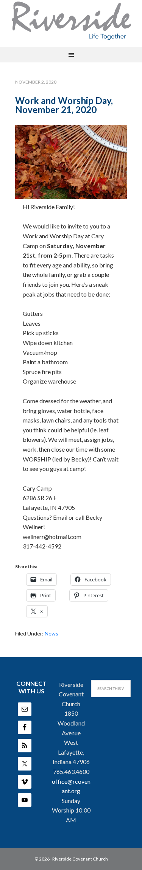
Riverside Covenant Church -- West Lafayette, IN (71, 21)
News (51, 633)
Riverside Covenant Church (80, 859)
